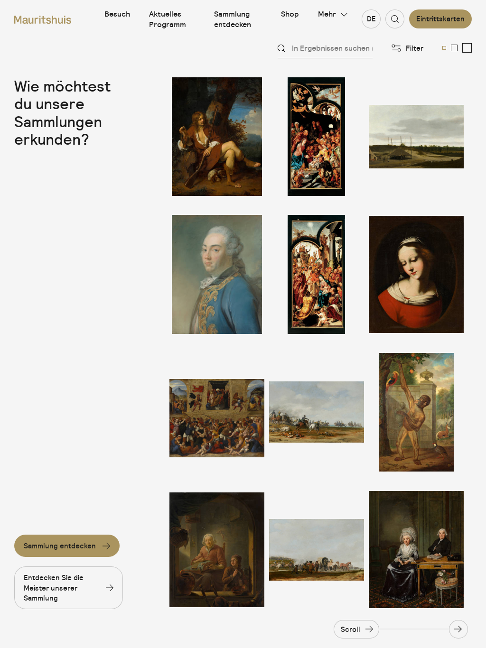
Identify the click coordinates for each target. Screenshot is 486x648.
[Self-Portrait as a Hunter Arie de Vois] (216, 136)
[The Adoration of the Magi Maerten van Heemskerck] (316, 274)
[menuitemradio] (444, 48)
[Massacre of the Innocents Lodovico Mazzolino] (216, 412)
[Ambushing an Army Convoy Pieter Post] (316, 550)
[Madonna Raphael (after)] (416, 274)
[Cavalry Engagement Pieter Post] (316, 412)
